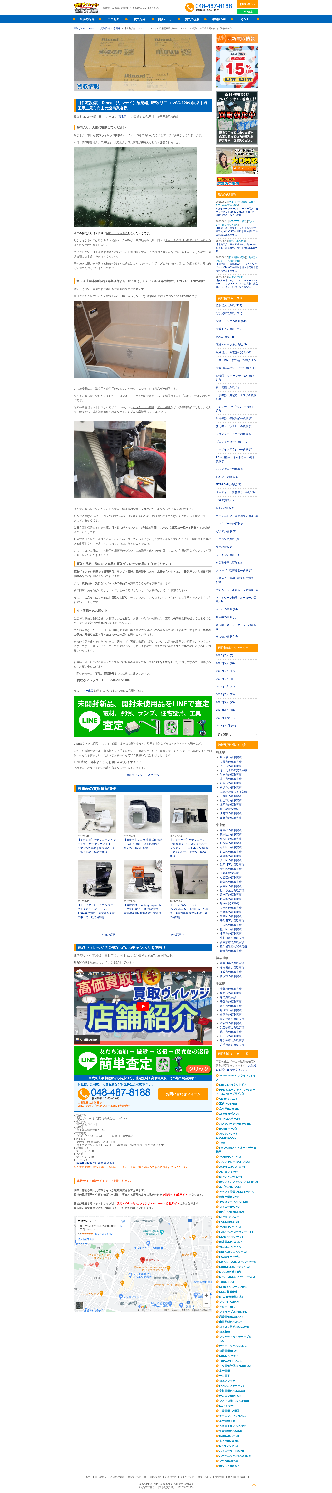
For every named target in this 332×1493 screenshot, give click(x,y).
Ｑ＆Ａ (245, 19)
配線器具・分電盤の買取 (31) (233, 352)
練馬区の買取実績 (231, 834)
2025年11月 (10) (226, 725)
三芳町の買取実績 (231, 796)
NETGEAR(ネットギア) (233, 1084)
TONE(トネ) (226, 1281)
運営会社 (219, 1477)
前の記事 (109, 934)
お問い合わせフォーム (183, 1094)
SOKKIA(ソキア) (229, 1355)
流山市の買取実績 (231, 1031)
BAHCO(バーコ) (229, 1435)
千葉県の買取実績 (231, 988)
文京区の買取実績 (231, 907)
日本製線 (224, 1331)
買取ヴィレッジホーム (85, 28)
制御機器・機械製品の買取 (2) (234, 418)
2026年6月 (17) (225, 670)
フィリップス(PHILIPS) (233, 1311)
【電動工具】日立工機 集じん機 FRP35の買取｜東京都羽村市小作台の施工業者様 (236, 247)
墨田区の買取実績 (231, 929)
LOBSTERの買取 (238, 221)
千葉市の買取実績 (231, 1001)
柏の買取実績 (228, 997)
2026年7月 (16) (225, 663)
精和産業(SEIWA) (229, 1196)
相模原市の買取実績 (232, 967)
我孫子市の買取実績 (232, 1027)
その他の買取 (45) (227, 636)
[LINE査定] (143, 736)
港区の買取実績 (229, 903)
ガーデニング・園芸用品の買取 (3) (237, 515)
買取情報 (105, 28)
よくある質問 (187, 1477)
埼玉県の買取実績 (231, 757)
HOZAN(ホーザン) (230, 1256)
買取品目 (139, 19)
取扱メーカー (166, 19)
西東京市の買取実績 (232, 942)
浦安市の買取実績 (231, 1023)
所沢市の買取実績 (231, 787)
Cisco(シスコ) (228, 1098)
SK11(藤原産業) (228, 1291)
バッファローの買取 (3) (230, 468)
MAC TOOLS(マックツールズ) (237, 1276)
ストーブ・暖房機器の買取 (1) (234, 570)
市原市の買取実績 (231, 1014)
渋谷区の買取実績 (231, 881)
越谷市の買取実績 (231, 817)
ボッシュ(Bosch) (229, 1465)
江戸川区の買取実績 (232, 864)
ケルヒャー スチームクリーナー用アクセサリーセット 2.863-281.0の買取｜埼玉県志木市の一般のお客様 (237, 211)
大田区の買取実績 (231, 860)
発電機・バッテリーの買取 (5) (234, 426)
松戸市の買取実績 (231, 992)
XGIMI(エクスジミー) (232, 1166)
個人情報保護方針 (237, 1477)
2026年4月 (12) (225, 686)
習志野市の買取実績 (232, 1018)
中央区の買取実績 (231, 924)
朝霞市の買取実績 (231, 761)
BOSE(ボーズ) (228, 1128)
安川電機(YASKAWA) (232, 1390)
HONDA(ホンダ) (229, 1221)
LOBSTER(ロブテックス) (234, 1266)
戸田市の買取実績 (231, 765)
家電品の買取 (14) (227, 609)
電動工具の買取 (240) (229, 328)
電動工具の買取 (237, 241)
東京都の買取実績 (231, 830)
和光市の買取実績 (231, 774)
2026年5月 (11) (225, 678)
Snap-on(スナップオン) (233, 1286)
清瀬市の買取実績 (231, 950)
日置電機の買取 (237, 257)
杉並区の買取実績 (231, 877)
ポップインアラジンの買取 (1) (234, 449)
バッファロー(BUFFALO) (234, 1161)
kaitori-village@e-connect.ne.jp (95, 1162)
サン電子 (224, 1375)
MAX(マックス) (228, 1445)
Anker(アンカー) (229, 1171)
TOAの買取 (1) (225, 500)
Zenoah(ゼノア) (229, 1113)
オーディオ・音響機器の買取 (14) (236, 492)
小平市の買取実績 (231, 933)
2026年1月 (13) (225, 709)
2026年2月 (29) (225, 702)
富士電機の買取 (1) (227, 387)
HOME (88, 1477)
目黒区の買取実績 (231, 899)
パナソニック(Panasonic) (235, 1455)
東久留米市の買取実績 (233, 946)
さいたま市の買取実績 (233, 770)
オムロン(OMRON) (230, 1395)
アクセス (113, 19)
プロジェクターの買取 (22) (232, 441)
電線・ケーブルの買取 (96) (232, 344)
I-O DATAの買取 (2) (228, 476)
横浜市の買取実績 (231, 976)
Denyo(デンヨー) (229, 1216)
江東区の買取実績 (231, 851)
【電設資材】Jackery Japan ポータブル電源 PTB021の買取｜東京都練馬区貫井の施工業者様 (143, 888)
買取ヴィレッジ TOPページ (143, 774)
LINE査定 (248, 11)
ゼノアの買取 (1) (226, 531)
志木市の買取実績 (231, 778)
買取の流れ (192, 19)
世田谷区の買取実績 (232, 890)
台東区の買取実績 (231, 886)
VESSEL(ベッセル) (230, 1246)
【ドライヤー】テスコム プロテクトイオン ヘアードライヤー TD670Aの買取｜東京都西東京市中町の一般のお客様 (97, 890)
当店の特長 (87, 19)
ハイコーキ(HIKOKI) (231, 1450)
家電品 (116, 28)
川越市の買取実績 (231, 813)
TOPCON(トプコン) (231, 1360)
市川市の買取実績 (231, 1005)
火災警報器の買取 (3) (229, 562)
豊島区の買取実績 (231, 916)
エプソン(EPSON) (230, 1186)
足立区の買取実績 (231, 894)
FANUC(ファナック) (231, 1385)
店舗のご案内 (117, 1477)
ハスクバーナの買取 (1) (230, 523)
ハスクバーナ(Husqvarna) (235, 1123)
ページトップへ (254, 1485)
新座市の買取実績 (231, 783)
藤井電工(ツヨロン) (231, 1241)
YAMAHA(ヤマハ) (230, 1156)
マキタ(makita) (228, 1460)
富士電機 (224, 1370)
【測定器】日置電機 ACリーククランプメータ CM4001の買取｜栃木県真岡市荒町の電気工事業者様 (237, 267)
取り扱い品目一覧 (137, 1477)
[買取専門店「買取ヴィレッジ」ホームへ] (86, 12)
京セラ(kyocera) (229, 1108)
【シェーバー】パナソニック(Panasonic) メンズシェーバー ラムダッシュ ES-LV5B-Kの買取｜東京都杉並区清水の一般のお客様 (189, 826)
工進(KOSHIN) (228, 1103)
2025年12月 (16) (226, 717)
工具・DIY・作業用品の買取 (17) (236, 360)
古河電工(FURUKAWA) (233, 1425)
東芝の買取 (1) (225, 547)
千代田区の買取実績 (232, 920)
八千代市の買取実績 (232, 1044)
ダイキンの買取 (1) (227, 554)
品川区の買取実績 (231, 847)
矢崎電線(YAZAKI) (230, 1430)
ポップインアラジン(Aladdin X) (238, 1181)
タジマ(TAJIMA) (229, 1301)
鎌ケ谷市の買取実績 (232, 1040)
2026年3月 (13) (225, 694)
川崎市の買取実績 (231, 971)
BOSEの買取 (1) (226, 507)
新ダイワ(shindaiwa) (232, 1211)
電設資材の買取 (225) (229, 313)
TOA (222, 1142)
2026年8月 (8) (224, 655)
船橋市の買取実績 (231, 1010)
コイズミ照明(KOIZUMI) (234, 1326)
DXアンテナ (226, 1405)
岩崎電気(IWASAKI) (231, 1316)
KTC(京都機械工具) (231, 1296)
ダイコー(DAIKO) (230, 1206)
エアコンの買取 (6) (227, 539)
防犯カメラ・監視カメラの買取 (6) (237, 589)
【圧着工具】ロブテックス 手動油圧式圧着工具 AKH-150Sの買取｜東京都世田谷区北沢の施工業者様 (237, 231)
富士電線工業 (227, 1420)
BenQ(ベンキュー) (230, 1176)
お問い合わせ (248, 4)
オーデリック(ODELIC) (233, 1345)
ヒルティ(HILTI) (229, 1306)
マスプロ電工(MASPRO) (234, 1400)
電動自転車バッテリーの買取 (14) (236, 367)
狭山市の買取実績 (231, 800)
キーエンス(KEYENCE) (233, 1415)
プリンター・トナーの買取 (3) (234, 433)
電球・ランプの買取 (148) (231, 321)
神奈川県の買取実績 (232, 963)
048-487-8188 (114, 1094)
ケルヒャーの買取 (238, 201)
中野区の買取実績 (231, 912)
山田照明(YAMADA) (231, 1321)
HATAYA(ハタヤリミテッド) (236, 1231)
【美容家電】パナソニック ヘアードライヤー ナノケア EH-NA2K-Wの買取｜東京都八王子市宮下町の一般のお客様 (97, 824)
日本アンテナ (227, 1380)
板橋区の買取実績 (231, 838)
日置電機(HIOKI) (229, 1350)
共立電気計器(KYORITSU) (235, 1365)
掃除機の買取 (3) (226, 617)
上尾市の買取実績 (231, 804)
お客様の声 (218, 19)
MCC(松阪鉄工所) (230, 1271)
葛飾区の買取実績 (231, 856)
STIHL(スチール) (229, 1118)
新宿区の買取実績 (231, 843)
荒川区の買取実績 (231, 868)
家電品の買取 (236, 277)
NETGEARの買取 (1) (228, 484)
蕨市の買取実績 (229, 809)
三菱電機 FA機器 (229, 1410)
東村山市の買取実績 (232, 937)
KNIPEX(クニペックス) (233, 1251)
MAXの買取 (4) (225, 336)
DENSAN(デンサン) (231, 1236)
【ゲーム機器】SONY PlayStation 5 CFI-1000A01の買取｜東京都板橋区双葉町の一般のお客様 (189, 890)
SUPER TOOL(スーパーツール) (238, 1261)
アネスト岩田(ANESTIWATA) (237, 1191)
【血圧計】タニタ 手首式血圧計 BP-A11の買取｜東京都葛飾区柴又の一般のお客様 (143, 822)
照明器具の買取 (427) (229, 305)
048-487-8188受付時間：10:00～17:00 (209, 8)
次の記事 (176, 934)
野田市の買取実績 (231, 1036)
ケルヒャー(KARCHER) (233, 1201)
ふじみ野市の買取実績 (233, 791)
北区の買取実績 (229, 873)
